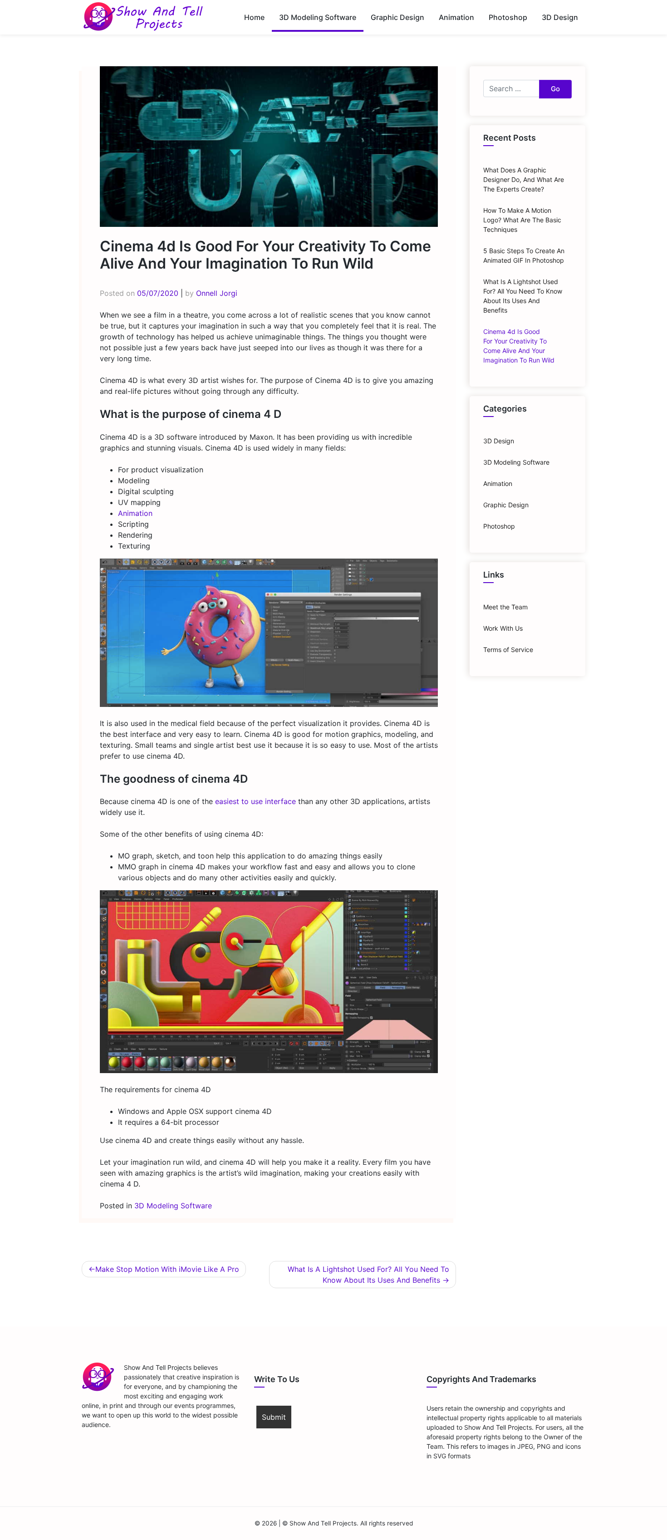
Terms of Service (508, 649)
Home (254, 17)
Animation (456, 17)
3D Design (560, 17)
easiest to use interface (255, 801)
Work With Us (503, 628)
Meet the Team (505, 607)
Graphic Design (397, 17)
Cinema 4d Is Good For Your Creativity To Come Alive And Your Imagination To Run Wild (518, 346)
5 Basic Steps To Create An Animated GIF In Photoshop (523, 255)
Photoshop (508, 17)
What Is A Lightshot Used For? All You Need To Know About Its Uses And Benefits (368, 1275)
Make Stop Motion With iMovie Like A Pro (167, 1269)
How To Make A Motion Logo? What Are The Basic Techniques (522, 219)
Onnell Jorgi (216, 293)
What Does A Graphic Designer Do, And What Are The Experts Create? (523, 179)
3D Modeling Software (317, 17)
